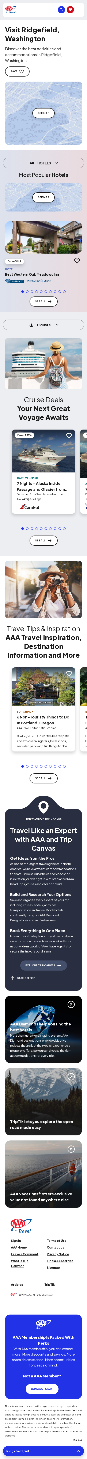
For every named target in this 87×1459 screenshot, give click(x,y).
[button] (23, 292)
